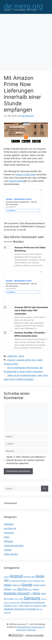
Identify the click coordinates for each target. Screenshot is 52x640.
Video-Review (11, 554)
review (16, 599)
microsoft (23, 593)
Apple (39, 576)
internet (14, 589)
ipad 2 (30, 589)
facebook (36, 581)
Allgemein (12, 356)
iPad (24, 589)
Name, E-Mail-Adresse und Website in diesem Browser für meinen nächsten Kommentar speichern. (26, 460)
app (33, 577)
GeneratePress (24, 627)
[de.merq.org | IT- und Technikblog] (26, 7)
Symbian (15, 606)
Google (26, 584)
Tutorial (7, 550)
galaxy (8, 584)
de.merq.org (10, 528)
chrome (29, 581)
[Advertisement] (26, 41)
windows (9, 609)
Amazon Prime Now (25, 174)
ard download (14, 581)
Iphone (36, 589)
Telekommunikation (13, 545)
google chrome (39, 585)
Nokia (36, 593)
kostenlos (10, 593)
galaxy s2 (17, 585)
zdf (37, 609)
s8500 (21, 599)
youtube (31, 609)
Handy (7, 589)
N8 (31, 594)
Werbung (32, 630)
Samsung (32, 598)
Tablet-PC (28, 606)
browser (23, 581)
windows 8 (20, 609)
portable (10, 599)
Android (16, 576)
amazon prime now (26, 360)
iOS (19, 589)
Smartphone (27, 602)
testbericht (37, 606)
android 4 (27, 577)
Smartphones (39, 602)
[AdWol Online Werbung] (13, 241)
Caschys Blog (16, 181)
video (44, 606)
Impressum (21, 630)
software (8, 605)
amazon (11, 360)
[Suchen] (44, 489)
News (21, 356)
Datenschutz (38, 627)
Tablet (21, 606)
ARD (6, 580)
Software (8, 541)
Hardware (9, 532)
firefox (43, 581)
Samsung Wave (15, 603)
